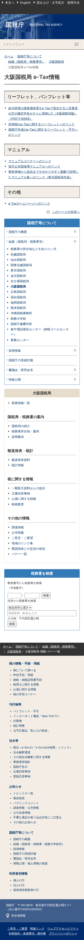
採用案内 (18, 437)
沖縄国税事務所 (21, 313)
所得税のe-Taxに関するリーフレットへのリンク (41, 124)
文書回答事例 (21, 493)
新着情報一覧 (21, 403)
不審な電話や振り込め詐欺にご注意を (37, 817)
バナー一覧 (19, 554)
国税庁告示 (20, 766)
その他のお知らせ (24, 822)
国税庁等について (29, 56)
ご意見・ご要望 (22, 538)
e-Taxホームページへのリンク (29, 203)
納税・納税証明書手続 (27, 679)
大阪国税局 (56, 62)
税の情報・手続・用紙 (24, 663)
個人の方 (19, 880)
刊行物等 (15, 704)
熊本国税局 (18, 308)
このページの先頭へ (66, 212)
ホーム (8, 56)
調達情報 (18, 527)
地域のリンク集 (22, 543)
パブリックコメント (26, 803)
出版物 (17, 720)
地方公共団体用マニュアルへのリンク (34, 166)
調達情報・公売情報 (26, 807)
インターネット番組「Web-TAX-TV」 (37, 716)
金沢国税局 (18, 276)
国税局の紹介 (21, 426)
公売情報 (18, 532)
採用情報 (15, 351)
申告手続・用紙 (23, 675)
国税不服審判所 (21, 324)
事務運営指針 (21, 762)
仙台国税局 (18, 260)
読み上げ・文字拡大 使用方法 (58, 2)
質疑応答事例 (21, 776)
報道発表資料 (21, 460)
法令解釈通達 (21, 752)
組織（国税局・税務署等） (26, 62)
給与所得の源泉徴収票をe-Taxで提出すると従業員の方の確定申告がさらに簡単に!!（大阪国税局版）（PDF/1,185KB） (43, 113)
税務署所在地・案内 (25, 431)
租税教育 (18, 504)
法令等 (13, 741)
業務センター (20, 340)
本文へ (9, 2)
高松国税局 (18, 297)
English (25, 2)
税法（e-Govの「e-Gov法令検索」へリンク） (42, 747)
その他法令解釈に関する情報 (31, 757)
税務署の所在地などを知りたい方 (33, 249)
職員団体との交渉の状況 (28, 549)
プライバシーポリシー (63, 933)
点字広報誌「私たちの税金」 (31, 730)
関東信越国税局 (21, 265)
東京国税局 (18, 270)
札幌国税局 (18, 254)
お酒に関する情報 (24, 499)
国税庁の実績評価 (21, 360)
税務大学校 (18, 319)
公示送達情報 (21, 812)
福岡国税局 (18, 302)
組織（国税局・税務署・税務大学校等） (39, 844)
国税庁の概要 (18, 232)
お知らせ (15, 786)
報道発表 (19, 798)
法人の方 (19, 885)
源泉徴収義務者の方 (26, 890)
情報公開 (15, 379)
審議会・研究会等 (21, 370)
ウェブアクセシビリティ (63, 928)
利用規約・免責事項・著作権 (27, 933)
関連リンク (37, 928)
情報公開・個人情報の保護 (30, 863)
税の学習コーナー (24, 694)
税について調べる (24, 670)
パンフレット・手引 (26, 711)
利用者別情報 (18, 873)
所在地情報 (18, 915)
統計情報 (18, 465)
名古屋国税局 (20, 281)
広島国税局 (18, 292)
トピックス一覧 (23, 793)
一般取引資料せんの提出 (28, 488)
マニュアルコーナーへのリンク (29, 161)
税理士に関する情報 (26, 684)
